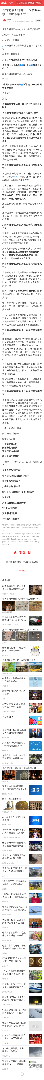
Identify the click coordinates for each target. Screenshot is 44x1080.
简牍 (31, 65)
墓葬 (22, 65)
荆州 (4, 45)
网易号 (11, 3)
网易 (4, 3)
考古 (21, 84)
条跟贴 (21, 570)
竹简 (15, 176)
